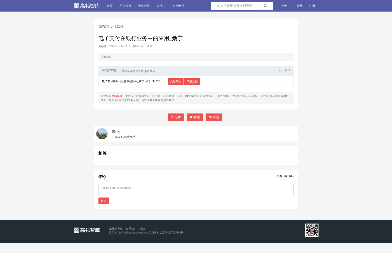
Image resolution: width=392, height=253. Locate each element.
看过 (215, 117)
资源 (160, 5)
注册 (312, 5)
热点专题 (178, 5)
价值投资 (125, 5)
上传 (284, 5)
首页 (110, 5)
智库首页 (103, 26)
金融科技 (144, 5)
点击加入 (149, 71)
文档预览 (175, 81)
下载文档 (192, 81)
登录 (299, 5)
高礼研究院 (116, 228)
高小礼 (102, 46)
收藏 (196, 117)
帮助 (142, 228)
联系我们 (131, 228)
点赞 (177, 117)
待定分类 (119, 26)
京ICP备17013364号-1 (173, 232)
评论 (103, 200)
